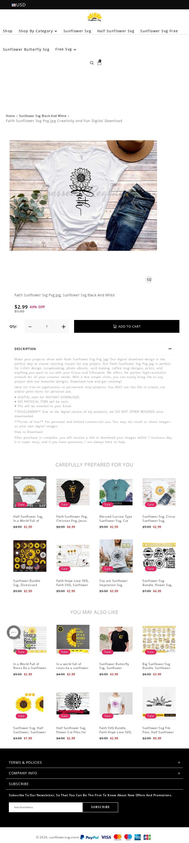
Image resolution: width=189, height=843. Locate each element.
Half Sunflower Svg (115, 31)
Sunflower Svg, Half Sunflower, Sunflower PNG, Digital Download (29, 734)
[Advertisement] (94, 71)
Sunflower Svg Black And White (43, 116)
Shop (8, 31)
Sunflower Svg (77, 31)
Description (25, 349)
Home (10, 116)
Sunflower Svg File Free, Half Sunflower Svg (158, 732)
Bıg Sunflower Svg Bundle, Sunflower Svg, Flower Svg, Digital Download (156, 670)
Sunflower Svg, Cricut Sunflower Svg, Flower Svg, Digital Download (158, 522)
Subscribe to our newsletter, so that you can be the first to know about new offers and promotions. (90, 795)
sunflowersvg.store (64, 837)
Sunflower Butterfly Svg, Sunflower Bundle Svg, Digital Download (114, 670)
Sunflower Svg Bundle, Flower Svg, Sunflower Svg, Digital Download (157, 587)
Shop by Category (36, 31)
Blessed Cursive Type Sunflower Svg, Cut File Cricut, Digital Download (115, 522)
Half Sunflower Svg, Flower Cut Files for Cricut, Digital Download (71, 734)
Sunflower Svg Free (159, 31)
